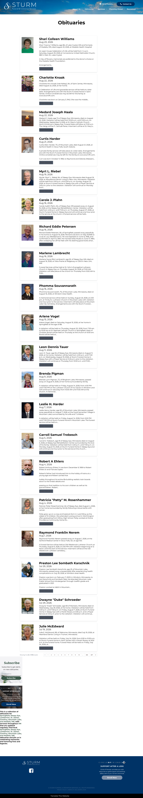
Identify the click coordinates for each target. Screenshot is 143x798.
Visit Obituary (46, 69)
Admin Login (82, 790)
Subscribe (11, 678)
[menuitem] (77, 9)
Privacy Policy (62, 790)
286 (87, 655)
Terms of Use (72, 790)
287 (92, 655)
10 (79, 655)
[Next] (95, 654)
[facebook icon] (31, 770)
